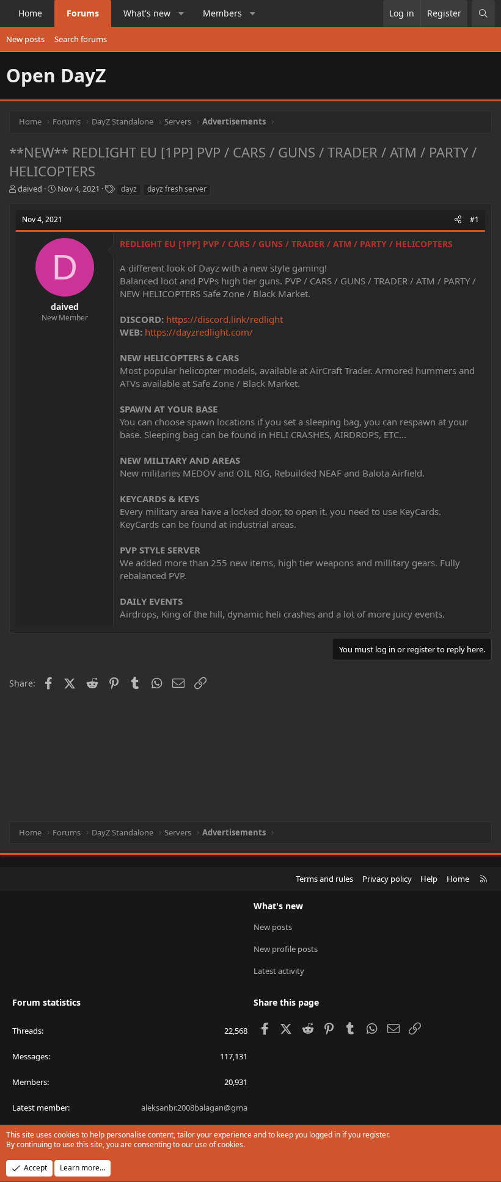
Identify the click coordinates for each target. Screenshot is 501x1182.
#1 (474, 219)
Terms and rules (324, 878)
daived (30, 188)
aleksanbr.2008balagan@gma (194, 1107)
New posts (25, 39)
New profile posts (286, 948)
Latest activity (279, 970)
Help (428, 878)
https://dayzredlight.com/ (199, 332)
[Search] (483, 13)
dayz (129, 189)
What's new (146, 13)
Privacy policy (387, 878)
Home (30, 13)
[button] (181, 13)
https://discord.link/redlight (224, 319)
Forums (83, 13)
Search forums (80, 39)
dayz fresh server (177, 189)
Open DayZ (56, 75)
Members (222, 13)
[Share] (458, 220)
